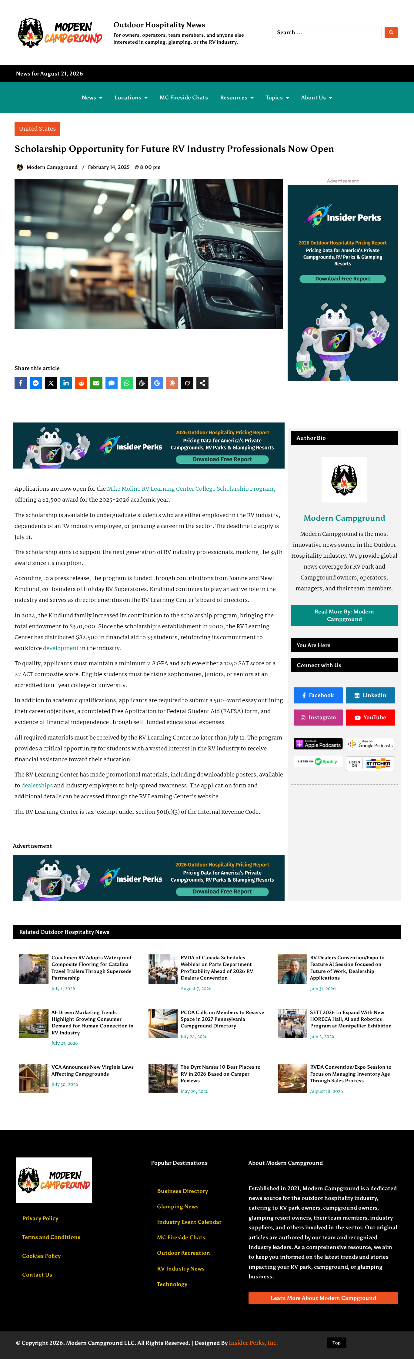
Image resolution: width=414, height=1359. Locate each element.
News (89, 97)
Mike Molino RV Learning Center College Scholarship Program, (191, 489)
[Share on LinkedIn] (66, 383)
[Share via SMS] (111, 383)
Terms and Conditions (51, 1237)
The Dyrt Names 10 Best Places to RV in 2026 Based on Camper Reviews (221, 1074)
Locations (128, 97)
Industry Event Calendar (189, 1222)
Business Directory (182, 1191)
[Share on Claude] (172, 383)
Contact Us (37, 1274)
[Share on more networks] (202, 383)
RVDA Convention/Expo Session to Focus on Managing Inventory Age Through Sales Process (351, 1074)
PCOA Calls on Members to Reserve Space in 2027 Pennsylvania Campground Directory (222, 1019)
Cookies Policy (41, 1256)
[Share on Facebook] (21, 383)
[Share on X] (51, 383)
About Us (313, 97)
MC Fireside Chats (184, 97)
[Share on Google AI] (157, 383)
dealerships (37, 785)
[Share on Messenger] (36, 383)
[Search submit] (391, 32)
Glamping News (178, 1206)
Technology (172, 1284)
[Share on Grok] (187, 383)
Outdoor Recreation (183, 1253)
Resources (233, 97)
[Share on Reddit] (81, 383)
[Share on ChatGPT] (142, 383)
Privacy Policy (40, 1218)
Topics (274, 97)
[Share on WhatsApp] (127, 383)
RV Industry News (181, 1268)
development (61, 648)
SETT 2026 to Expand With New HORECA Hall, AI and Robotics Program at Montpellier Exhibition (351, 1019)
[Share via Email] (96, 383)
